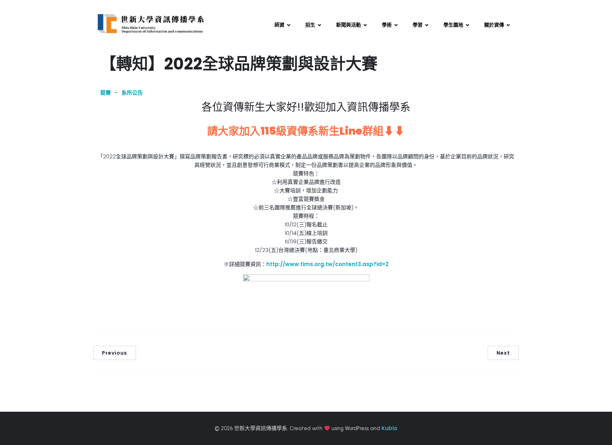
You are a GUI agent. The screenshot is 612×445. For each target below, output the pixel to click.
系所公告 (132, 92)
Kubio (389, 428)
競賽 (105, 92)
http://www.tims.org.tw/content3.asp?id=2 (327, 264)
